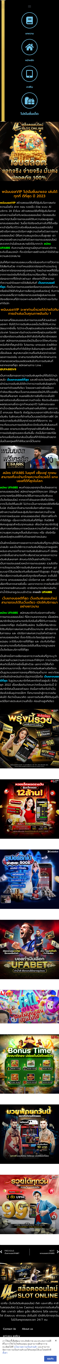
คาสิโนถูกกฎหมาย (17, 917)
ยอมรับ (50, 1358)
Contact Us (9, 1329)
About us (27, 1329)
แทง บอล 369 (14, 987)
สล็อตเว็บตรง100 (17, 1102)
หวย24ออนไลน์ (15, 1242)
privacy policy (11, 1336)
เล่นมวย (10, 1172)
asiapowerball (15, 776)
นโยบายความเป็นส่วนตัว (25, 1346)
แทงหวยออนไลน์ (16, 847)
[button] (29, 6)
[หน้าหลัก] (29, 47)
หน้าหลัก (29, 60)
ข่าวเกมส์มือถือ (15, 1031)
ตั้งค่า (5, 1352)
